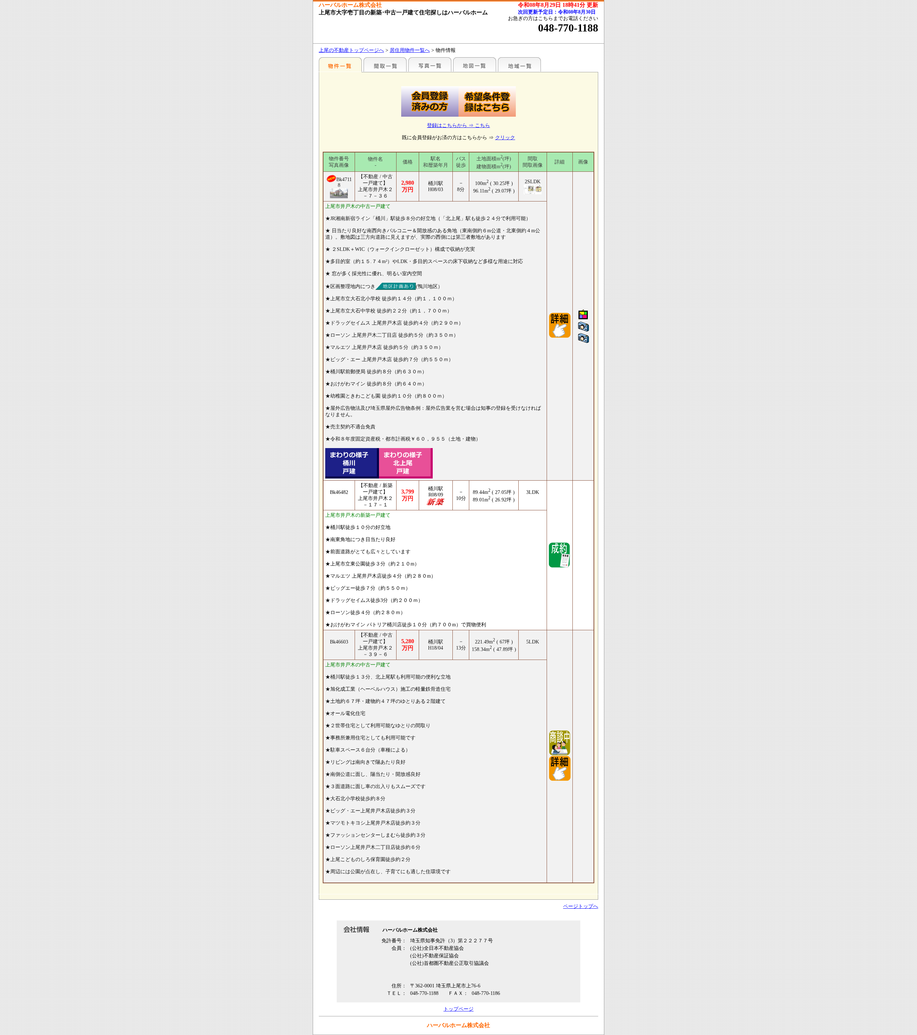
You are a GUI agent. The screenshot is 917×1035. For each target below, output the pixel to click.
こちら (482, 125)
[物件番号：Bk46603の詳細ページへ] (560, 779)
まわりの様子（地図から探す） (474, 64)
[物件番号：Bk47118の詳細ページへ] (560, 336)
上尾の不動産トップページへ (351, 50)
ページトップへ (580, 906)
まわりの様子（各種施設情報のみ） (519, 64)
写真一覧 (429, 64)
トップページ (458, 1009)
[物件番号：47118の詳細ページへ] (339, 193)
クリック (505, 137)
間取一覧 (385, 64)
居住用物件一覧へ (410, 50)
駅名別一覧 (340, 64)
